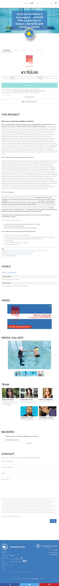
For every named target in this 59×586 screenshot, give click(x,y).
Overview (6, 50)
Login (3, 560)
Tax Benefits (5, 563)
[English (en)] (32, 3)
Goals (16, 50)
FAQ (3, 567)
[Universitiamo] (29, 38)
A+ (44, 578)
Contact (39, 50)
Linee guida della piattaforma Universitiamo (6, 556)
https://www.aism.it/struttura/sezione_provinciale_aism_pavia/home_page (26, 250)
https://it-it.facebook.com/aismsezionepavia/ (20, 252)
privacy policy (18, 516)
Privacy (3, 565)
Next (55, 354)
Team (31, 50)
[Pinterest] (49, 584)
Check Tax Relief (30, 96)
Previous (3, 354)
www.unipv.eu (53, 554)
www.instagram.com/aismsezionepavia (19, 254)
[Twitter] (29, 584)
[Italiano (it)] (30, 3)
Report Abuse (35, 578)
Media (23, 50)
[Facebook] (10, 584)
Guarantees (5, 562)
